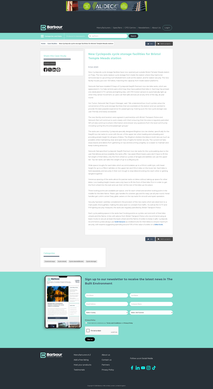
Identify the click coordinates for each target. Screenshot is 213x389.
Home (43, 43)
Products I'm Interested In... (76, 36)
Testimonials (79, 370)
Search (133, 36)
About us (106, 355)
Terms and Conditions (113, 323)
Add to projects (165, 44)
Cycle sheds (62, 261)
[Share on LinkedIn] (54, 70)
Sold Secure (119, 222)
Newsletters (143, 28)
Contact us (106, 360)
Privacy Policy (90, 320)
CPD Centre (130, 28)
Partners (105, 365)
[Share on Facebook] (45, 70)
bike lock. (159, 224)
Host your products (82, 365)
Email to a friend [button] (49, 63)
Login (167, 28)
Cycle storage (91, 261)
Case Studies (52, 43)
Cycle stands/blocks (76, 261)
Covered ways (50, 261)
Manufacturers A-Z (82, 355)
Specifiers (117, 28)
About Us (156, 28)
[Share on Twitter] (50, 70)
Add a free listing (81, 360)
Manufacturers (103, 28)
